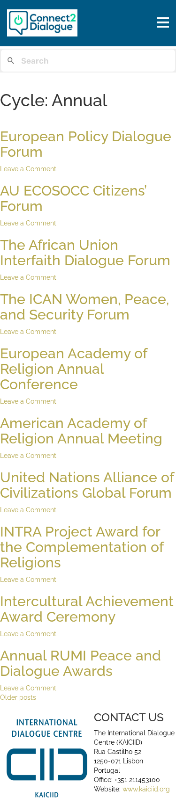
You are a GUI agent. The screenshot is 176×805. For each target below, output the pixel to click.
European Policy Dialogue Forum (85, 144)
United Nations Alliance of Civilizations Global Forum (87, 485)
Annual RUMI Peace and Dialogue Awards (80, 663)
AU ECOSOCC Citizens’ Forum (73, 198)
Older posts (18, 697)
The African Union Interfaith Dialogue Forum (85, 252)
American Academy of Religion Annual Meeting (81, 431)
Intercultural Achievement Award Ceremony (87, 609)
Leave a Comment (28, 169)
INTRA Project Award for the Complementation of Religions (81, 547)
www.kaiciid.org (145, 789)
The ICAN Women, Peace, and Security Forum (84, 307)
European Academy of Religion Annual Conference (73, 368)
